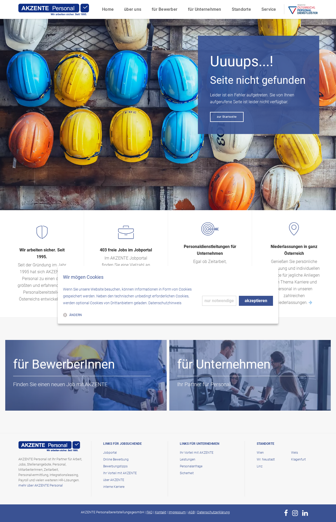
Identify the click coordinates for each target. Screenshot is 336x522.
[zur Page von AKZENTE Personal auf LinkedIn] (305, 513)
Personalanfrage (191, 466)
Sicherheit (187, 473)
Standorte (241, 9)
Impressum (177, 512)
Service (268, 9)
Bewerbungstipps (115, 466)
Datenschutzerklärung (213, 512)
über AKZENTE (113, 480)
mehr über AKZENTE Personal (40, 485)
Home (108, 9)
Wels (294, 452)
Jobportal (110, 452)
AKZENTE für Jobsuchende (50, 400)
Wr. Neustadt (266, 459)
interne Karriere (113, 487)
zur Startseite (227, 116)
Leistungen (187, 459)
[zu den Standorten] (310, 302)
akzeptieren (256, 300)
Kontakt (160, 512)
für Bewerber (164, 9)
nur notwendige (219, 300)
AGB (191, 512)
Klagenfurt (298, 459)
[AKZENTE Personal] (53, 9)
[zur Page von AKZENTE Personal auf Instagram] (295, 513)
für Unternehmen (204, 9)
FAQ (149, 512)
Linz (259, 466)
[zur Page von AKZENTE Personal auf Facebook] (286, 513)
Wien (260, 452)
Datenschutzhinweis (164, 303)
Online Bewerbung (116, 459)
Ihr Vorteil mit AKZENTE (120, 473)
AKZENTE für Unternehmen (214, 400)
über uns (132, 9)
